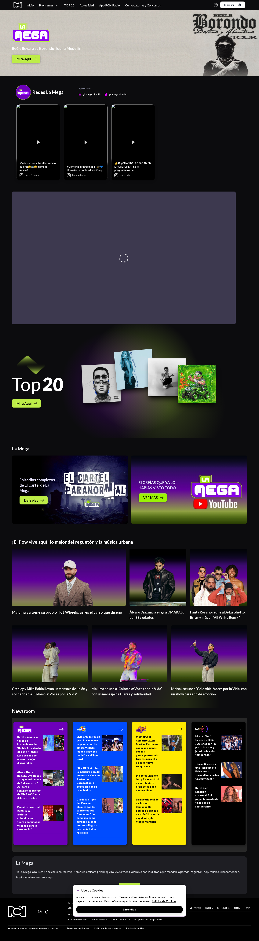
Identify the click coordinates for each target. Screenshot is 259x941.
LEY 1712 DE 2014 (120, 919)
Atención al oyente (76, 919)
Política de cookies (135, 928)
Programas (46, 5)
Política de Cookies (164, 901)
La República (223, 907)
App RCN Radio (109, 5)
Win (248, 907)
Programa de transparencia (148, 919)
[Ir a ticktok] (40, 912)
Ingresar (229, 4)
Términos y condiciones (78, 928)
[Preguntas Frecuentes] (216, 5)
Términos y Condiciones (133, 897)
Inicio (30, 5)
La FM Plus (195, 907)
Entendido (129, 909)
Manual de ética (99, 919)
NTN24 (238, 907)
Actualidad (87, 5)
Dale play (31, 500)
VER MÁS (150, 498)
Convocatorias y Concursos (143, 5)
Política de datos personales (107, 928)
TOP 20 (69, 5)
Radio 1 (209, 907)
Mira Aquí (24, 403)
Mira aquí (23, 59)
